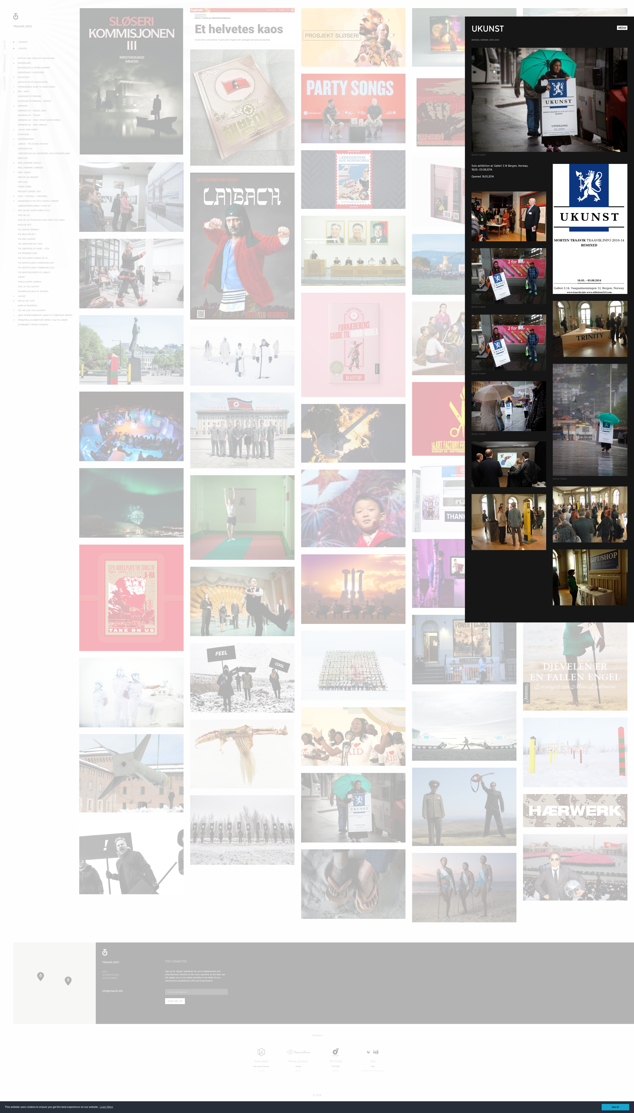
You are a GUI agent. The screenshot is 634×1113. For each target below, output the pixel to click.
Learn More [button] (106, 1107)
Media (622, 27)
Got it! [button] (615, 1107)
